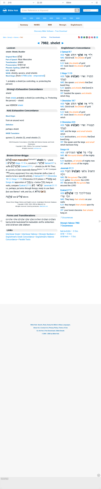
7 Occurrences (66, 217)
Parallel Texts (24, 239)
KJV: (62, 63)
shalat (13, 98)
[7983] (98, 227)
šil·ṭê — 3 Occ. (66, 234)
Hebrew (16, 37)
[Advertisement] (50, 289)
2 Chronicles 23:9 (67, 122)
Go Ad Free (4, 478)
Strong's (9, 37)
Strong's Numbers (46, 234)
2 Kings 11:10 (16, 163)
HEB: (62, 55)
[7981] (3, 227)
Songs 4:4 (10, 182)
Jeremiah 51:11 (50, 185)
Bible (4, 37)
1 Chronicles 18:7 (67, 101)
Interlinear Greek (13, 234)
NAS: (62, 58)
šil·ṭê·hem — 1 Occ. (68, 236)
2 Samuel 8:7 (45, 163)
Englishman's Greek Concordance (20, 237)
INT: (62, 66)
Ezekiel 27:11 (26, 166)
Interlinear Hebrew (29, 234)
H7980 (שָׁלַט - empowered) (32, 76)
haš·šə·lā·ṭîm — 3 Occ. (69, 231)
